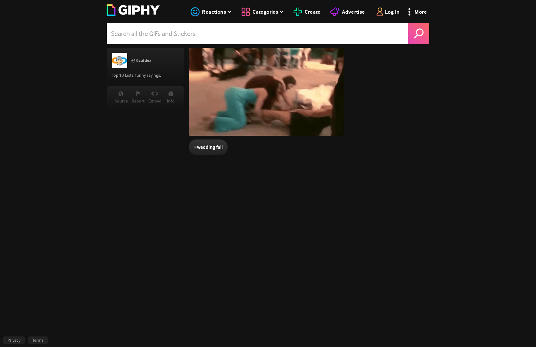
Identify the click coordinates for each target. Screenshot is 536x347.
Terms (37, 340)
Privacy (13, 340)
